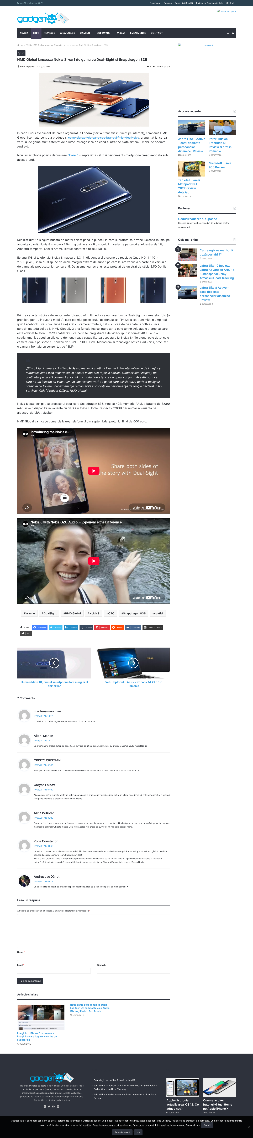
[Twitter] (50, 1107)
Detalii (207, 1125)
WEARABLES (67, 32)
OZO (111, 613)
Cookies (168, 3)
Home (22, 45)
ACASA (24, 32)
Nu (138, 1132)
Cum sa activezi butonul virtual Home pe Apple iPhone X (217, 1104)
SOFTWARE (103, 32)
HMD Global (73, 613)
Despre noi (155, 3)
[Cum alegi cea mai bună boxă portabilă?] (187, 254)
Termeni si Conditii (184, 3)
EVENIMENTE (138, 32)
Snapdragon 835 (134, 613)
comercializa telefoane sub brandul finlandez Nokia (103, 137)
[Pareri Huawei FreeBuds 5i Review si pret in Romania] (222, 127)
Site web (101, 965)
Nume (21, 952)
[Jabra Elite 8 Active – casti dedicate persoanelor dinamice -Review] (191, 127)
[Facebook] (46, 1107)
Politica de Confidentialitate (209, 3)
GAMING (85, 32)
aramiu (30, 613)
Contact (230, 3)
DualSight (50, 613)
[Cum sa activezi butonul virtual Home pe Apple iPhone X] (219, 1087)
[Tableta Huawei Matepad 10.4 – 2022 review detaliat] (191, 169)
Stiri (29, 45)
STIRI (36, 32)
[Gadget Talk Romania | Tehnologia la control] (43, 17)
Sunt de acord (122, 1132)
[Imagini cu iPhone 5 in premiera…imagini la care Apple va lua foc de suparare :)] (41, 1016)
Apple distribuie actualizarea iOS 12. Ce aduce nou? (182, 1104)
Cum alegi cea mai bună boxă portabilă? (114, 1080)
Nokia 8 (94, 613)
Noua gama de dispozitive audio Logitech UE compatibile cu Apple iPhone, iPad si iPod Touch (89, 1008)
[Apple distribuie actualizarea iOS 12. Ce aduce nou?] (182, 1087)
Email (20, 965)
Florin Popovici (27, 66)
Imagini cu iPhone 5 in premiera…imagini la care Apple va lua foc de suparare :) (37, 1036)
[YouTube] (54, 1107)
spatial (158, 613)
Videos (121, 32)
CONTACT (157, 32)
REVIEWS (49, 32)
